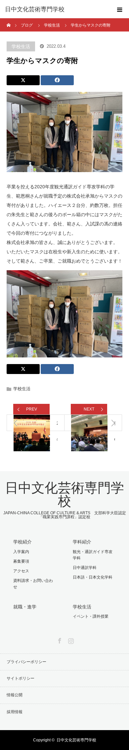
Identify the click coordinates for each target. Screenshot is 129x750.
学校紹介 (22, 541)
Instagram (70, 640)
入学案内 (21, 551)
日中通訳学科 (85, 567)
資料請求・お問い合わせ (33, 583)
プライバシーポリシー (26, 661)
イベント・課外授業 (90, 616)
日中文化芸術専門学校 (34, 9)
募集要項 (21, 561)
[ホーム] (9, 20)
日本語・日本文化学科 (92, 577)
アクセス (21, 571)
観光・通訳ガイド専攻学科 (92, 554)
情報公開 (14, 695)
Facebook (59, 640)
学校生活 (21, 46)
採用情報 (14, 712)
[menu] (119, 9)
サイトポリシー (20, 678)
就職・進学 (24, 606)
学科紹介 (82, 541)
